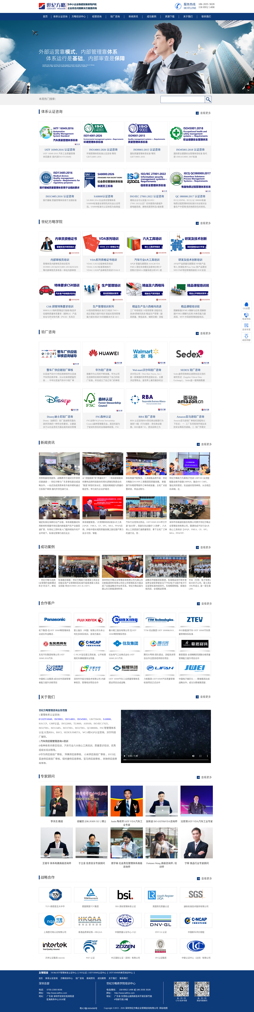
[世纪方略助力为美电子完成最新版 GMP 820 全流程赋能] (189, 453)
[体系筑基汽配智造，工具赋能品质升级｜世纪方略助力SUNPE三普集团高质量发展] (146, 453)
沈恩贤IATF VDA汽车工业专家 (197, 821)
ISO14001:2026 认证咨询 (103, 149)
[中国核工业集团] (55, 662)
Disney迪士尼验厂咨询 (60, 416)
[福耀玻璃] (125, 662)
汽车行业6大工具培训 (146, 259)
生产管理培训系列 (103, 306)
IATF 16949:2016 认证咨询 (60, 149)
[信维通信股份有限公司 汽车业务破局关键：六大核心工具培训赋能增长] (189, 497)
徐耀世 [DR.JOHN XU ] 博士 (91, 821)
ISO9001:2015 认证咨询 (146, 149)
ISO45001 (82, 719)
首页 (41, 978)
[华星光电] (90, 662)
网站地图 (163, 1008)
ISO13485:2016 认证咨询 (60, 196)
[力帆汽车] (160, 662)
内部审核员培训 (60, 259)
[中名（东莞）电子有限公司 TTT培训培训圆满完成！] (146, 556)
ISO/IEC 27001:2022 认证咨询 (147, 196)
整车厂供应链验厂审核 (60, 370)
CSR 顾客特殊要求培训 (59, 306)
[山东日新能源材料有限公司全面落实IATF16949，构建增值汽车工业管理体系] (59, 556)
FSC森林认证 (103, 416)
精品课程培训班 (190, 306)
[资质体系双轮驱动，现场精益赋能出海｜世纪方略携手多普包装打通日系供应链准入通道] (59, 453)
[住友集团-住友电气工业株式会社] (125, 638)
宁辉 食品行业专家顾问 (197, 863)
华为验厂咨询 (103, 370)
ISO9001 (58, 719)
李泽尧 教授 (57, 821)
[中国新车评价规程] (90, 638)
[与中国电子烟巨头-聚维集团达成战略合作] (195, 662)
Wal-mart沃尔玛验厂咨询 (147, 370)
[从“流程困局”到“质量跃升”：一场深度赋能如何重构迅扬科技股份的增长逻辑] (102, 453)
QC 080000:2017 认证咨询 (190, 196)
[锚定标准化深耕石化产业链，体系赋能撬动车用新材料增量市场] (59, 497)
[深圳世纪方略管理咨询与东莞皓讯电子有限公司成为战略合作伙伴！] (190, 556)
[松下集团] (55, 614)
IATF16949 (45, 719)
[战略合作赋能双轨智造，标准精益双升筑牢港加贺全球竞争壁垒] (103, 556)
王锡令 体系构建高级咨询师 (56, 863)
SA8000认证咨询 (103, 196)
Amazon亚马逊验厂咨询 (190, 416)
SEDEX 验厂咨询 (190, 370)
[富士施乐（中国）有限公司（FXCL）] (90, 614)
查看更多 (205, 547)
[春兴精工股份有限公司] (125, 614)
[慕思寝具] (195, 638)
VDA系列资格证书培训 (103, 259)
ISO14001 (70, 719)
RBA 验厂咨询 (147, 416)
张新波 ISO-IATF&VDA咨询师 (161, 821)
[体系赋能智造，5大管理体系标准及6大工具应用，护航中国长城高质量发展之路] (102, 497)
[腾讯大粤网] (160, 638)
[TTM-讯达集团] (160, 614)
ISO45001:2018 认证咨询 (190, 149)
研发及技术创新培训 (190, 259)
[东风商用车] (55, 638)
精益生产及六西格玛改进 (146, 306)
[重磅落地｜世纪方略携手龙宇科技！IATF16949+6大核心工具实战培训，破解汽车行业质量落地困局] (146, 497)
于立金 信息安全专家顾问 (91, 863)
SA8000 (107, 719)
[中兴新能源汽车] (195, 614)
